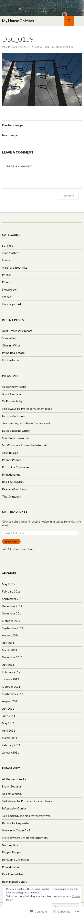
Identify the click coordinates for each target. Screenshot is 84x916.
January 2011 (10, 752)
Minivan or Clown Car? (16, 438)
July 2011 (8, 708)
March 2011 (9, 738)
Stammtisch (9, 338)
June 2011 (8, 716)
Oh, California (10, 360)
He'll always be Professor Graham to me (27, 408)
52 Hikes (7, 245)
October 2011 (11, 686)
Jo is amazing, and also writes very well (26, 423)
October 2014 (11, 620)
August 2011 (10, 701)
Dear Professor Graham (17, 330)
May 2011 (8, 723)
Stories (6, 296)
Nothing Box (10, 452)
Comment (67, 195)
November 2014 (12, 613)
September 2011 (12, 694)
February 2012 (11, 672)
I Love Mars (11, 541)
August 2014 (10, 635)
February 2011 (11, 745)
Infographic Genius (14, 416)
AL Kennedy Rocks (14, 386)
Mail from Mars (14, 512)
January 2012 (10, 679)
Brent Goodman (12, 394)
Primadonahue (11, 474)
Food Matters (10, 253)
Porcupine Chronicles (15, 467)
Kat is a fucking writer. (16, 430)
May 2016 (8, 584)
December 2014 (12, 606)
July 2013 (8, 664)
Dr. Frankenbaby (12, 401)
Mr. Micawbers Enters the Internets (25, 445)
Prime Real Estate (13, 352)
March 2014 (9, 650)
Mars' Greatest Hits (14, 267)
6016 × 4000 (42, 46)
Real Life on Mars (13, 482)
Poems (6, 282)
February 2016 (11, 591)
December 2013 (12, 657)
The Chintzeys (11, 496)
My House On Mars (18, 21)
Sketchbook (9, 289)
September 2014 (12, 628)
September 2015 (12, 598)
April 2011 (8, 730)
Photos (6, 275)
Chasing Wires (63, 46)
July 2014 (8, 642)
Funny (6, 260)
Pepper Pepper (11, 460)
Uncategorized (11, 304)
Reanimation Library (14, 489)
